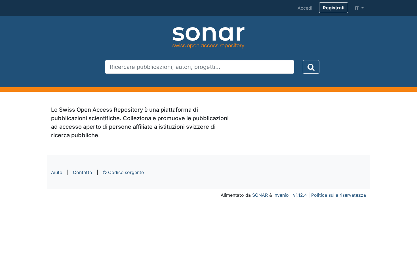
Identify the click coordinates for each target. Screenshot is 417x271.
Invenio (281, 195)
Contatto (82, 172)
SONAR (260, 195)
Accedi (305, 8)
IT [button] (357, 8)
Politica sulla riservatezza (338, 195)
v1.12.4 (300, 195)
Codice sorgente (125, 172)
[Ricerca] (311, 67)
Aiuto (56, 172)
